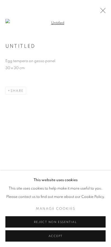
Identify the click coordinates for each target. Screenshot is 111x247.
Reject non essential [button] (55, 222)
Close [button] (102, 12)
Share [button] (17, 90)
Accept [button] (55, 236)
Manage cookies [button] (55, 209)
